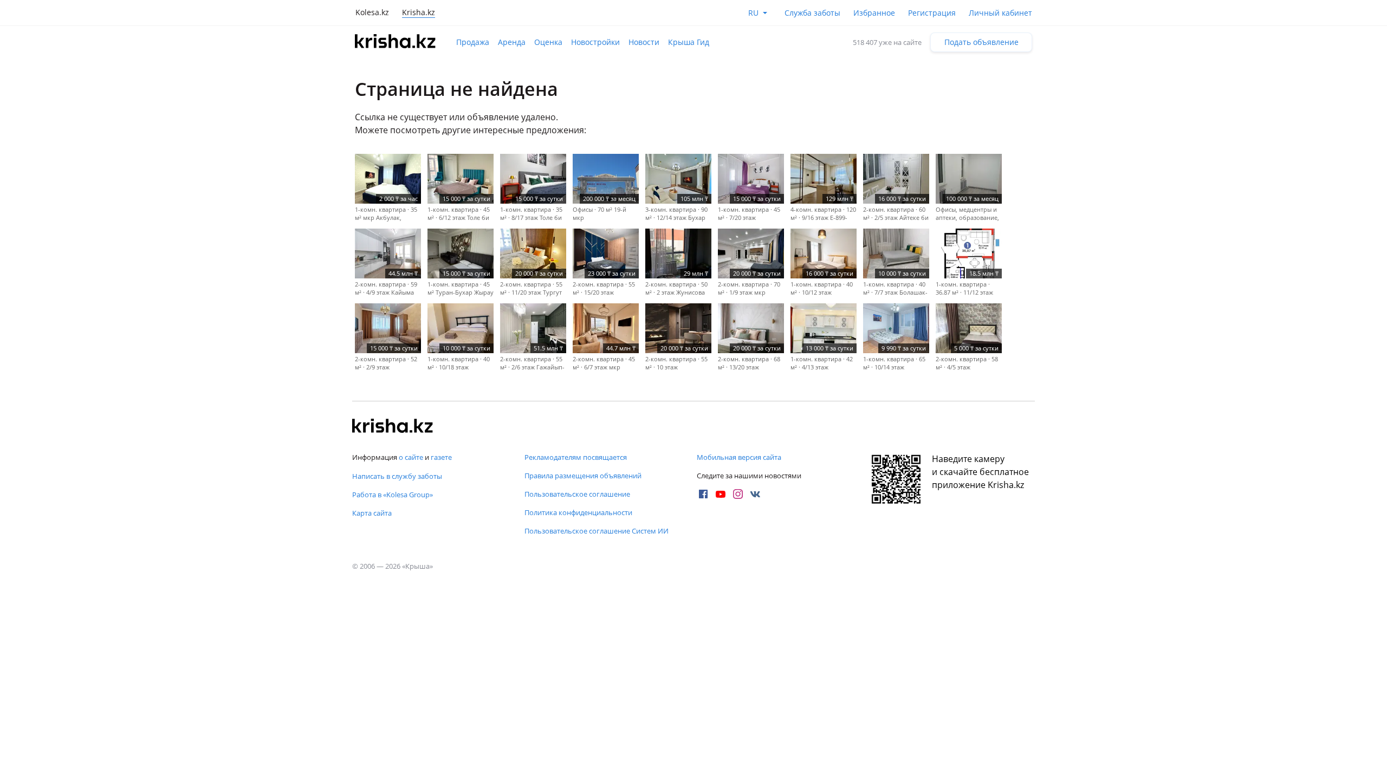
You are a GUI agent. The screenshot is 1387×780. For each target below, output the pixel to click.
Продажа (472, 42)
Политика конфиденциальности (578, 512)
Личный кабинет (1000, 13)
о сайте (411, 457)
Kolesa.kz (372, 12)
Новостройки (595, 42)
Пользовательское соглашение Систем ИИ (596, 531)
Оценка (548, 42)
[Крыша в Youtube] (720, 493)
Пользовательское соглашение (577, 494)
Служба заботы (812, 13)
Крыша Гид (688, 42)
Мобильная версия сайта (739, 457)
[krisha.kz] (392, 427)
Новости (643, 42)
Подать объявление (981, 42)
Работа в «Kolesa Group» (392, 494)
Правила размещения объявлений (582, 475)
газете (441, 457)
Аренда (512, 42)
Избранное (874, 13)
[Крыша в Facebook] (703, 493)
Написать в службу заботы (397, 476)
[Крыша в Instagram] (737, 493)
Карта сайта (372, 513)
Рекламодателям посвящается (575, 457)
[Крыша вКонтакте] (755, 493)
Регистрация (932, 13)
